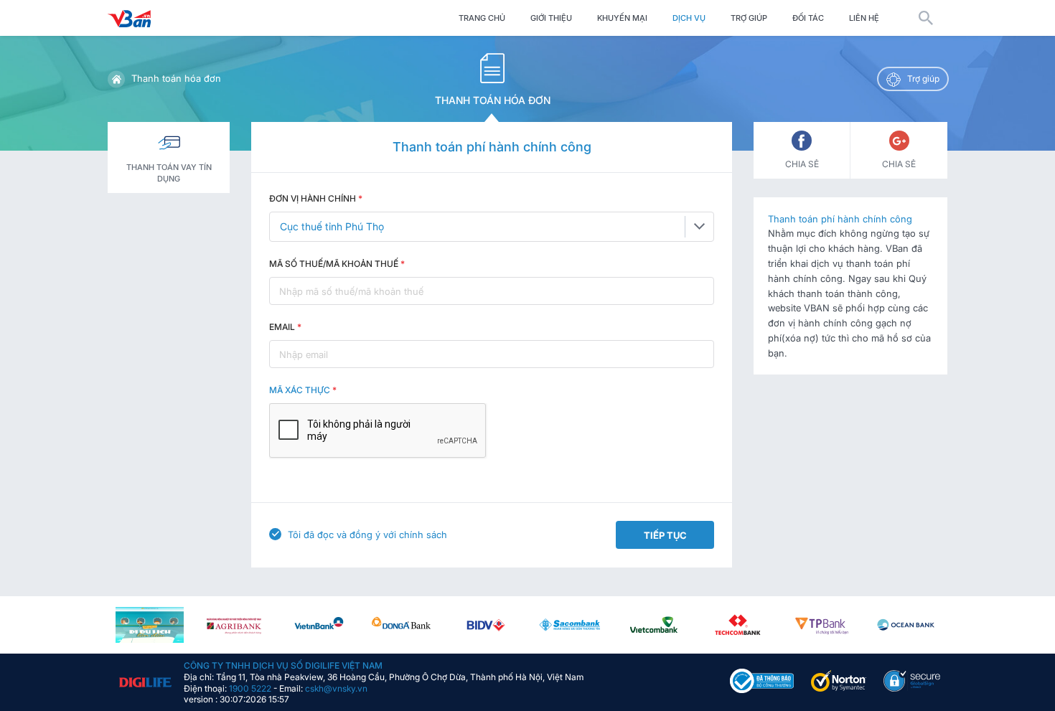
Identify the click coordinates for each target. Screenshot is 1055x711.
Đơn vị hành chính (315, 198)
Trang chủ (482, 18)
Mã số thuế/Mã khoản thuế (337, 263)
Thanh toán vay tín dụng (169, 173)
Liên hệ (864, 18)
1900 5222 (250, 687)
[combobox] (491, 227)
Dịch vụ (688, 18)
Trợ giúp (749, 18)
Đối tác (808, 18)
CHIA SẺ (802, 164)
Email (285, 326)
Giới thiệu (551, 18)
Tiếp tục (665, 535)
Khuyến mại (622, 18)
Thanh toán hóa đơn (176, 78)
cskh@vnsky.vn (336, 687)
